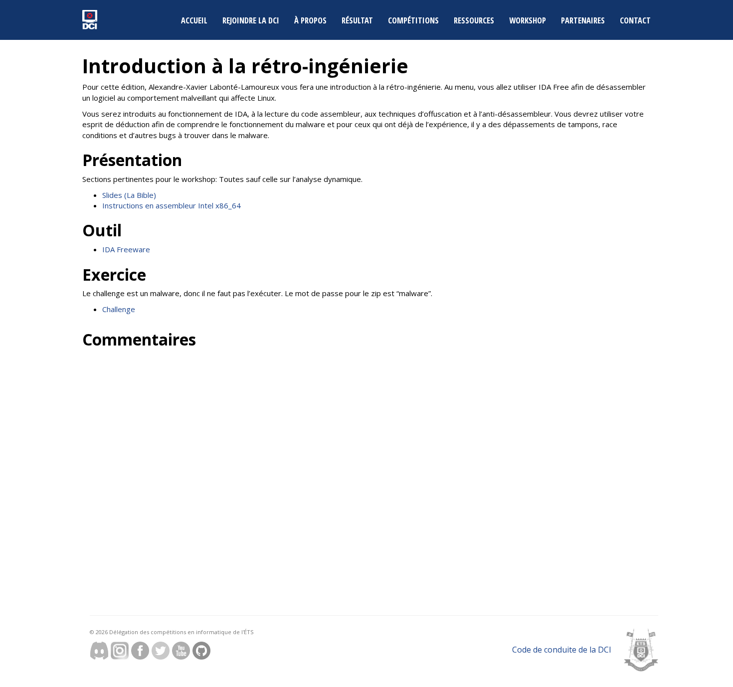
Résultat (357, 20)
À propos (310, 20)
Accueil (194, 20)
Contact (635, 20)
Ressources (474, 20)
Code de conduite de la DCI (561, 649)
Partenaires (583, 20)
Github (201, 650)
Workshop (527, 20)
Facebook (140, 650)
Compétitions (413, 20)
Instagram (119, 650)
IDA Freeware (126, 249)
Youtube (181, 650)
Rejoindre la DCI (250, 20)
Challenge (118, 309)
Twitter (160, 650)
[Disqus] (220, 478)
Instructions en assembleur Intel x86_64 (171, 205)
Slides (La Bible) (129, 195)
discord (99, 650)
